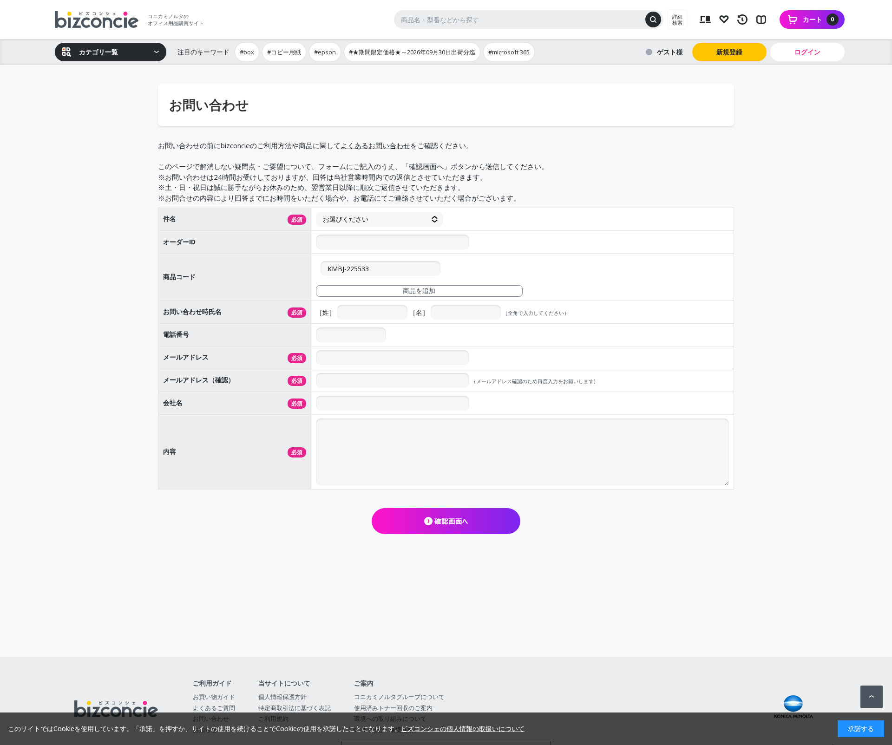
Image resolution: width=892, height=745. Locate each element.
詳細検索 (677, 19)
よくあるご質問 (214, 708)
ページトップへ (871, 697)
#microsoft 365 (509, 52)
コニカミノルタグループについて (399, 697)
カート (818, 19)
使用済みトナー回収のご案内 (393, 708)
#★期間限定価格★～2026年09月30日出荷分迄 (412, 52)
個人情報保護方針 (282, 697)
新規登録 (729, 51)
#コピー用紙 (284, 52)
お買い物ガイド (214, 697)
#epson (325, 52)
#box (247, 52)
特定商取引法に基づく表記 (294, 708)
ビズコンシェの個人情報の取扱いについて (463, 728)
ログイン (807, 51)
